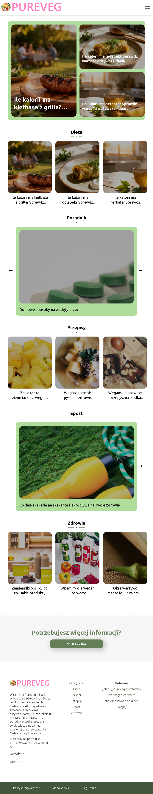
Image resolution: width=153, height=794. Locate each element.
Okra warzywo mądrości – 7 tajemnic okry (125, 590)
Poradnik (76, 217)
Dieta (76, 132)
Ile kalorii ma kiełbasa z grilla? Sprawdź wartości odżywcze (39, 103)
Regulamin (89, 788)
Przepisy (76, 327)
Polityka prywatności (26, 788)
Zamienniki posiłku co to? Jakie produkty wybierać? (30, 590)
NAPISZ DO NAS (76, 643)
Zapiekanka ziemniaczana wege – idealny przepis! (29, 395)
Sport (76, 413)
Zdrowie (76, 523)
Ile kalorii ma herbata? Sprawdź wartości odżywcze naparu (109, 106)
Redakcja (17, 754)
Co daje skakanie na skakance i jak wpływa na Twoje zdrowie (69, 505)
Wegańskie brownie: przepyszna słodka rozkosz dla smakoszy (125, 395)
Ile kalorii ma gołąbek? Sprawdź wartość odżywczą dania (110, 58)
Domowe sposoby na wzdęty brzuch (50, 309)
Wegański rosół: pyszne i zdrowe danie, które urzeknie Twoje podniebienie (77, 395)
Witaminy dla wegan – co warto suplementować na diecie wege (77, 590)
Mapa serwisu (61, 788)
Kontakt (16, 762)
